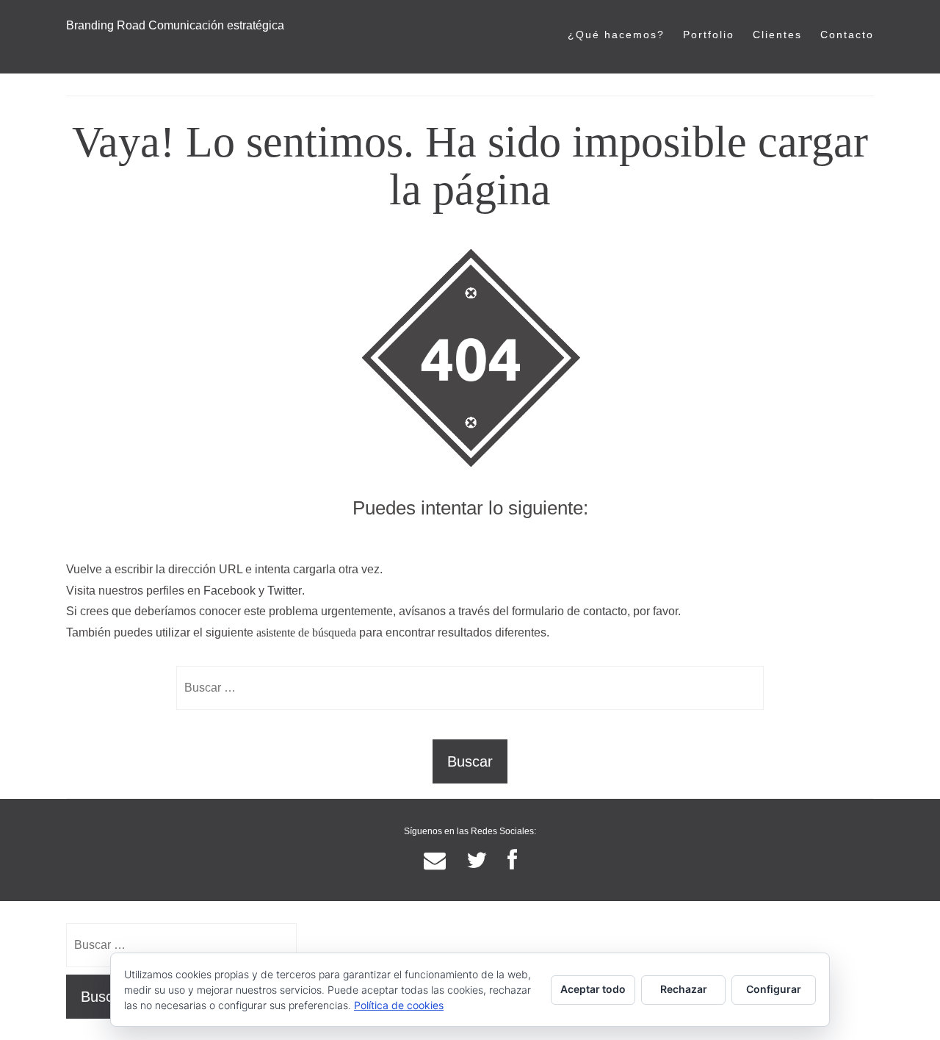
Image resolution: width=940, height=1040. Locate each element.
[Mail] (435, 861)
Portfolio (708, 34)
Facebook (229, 590)
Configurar (773, 989)
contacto (605, 611)
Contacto (847, 34)
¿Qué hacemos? (616, 34)
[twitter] (476, 861)
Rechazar (683, 989)
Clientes (777, 34)
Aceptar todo (593, 989)
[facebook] (512, 861)
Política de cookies (399, 1005)
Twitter (284, 590)
